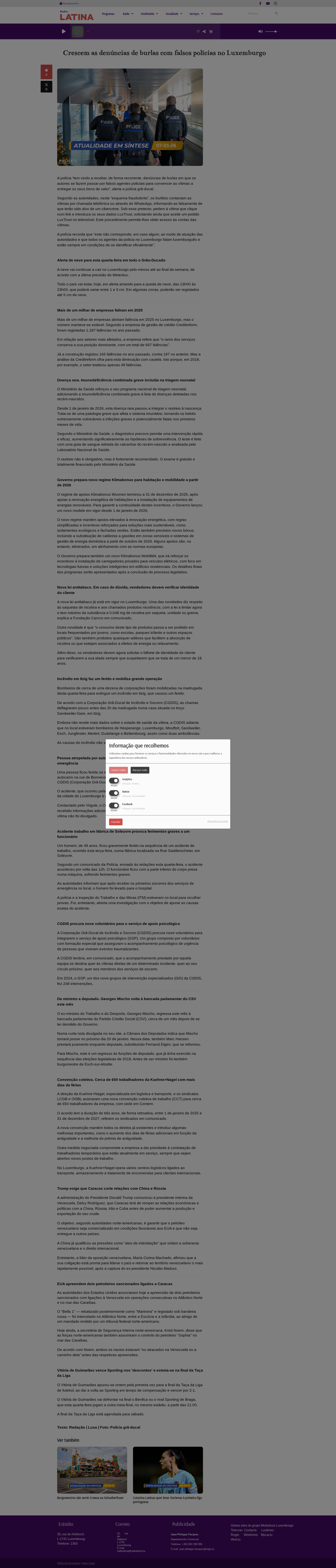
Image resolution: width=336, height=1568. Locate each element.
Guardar (115, 822)
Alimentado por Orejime (217, 821)
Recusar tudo (140, 770)
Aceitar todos (118, 770)
